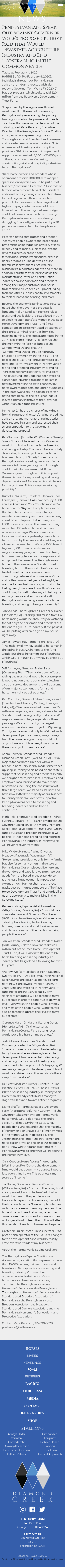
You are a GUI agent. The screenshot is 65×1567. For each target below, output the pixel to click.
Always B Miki (17, 1434)
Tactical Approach (50, 1454)
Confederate (16, 1442)
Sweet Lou (50, 1450)
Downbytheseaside (16, 1446)
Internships (32, 1413)
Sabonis (50, 1446)
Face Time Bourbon (16, 1450)
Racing (33, 1383)
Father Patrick (16, 1454)
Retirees (32, 1376)
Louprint (50, 1438)
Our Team (32, 1391)
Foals (33, 1369)
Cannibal (16, 1438)
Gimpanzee (50, 1434)
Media (32, 1398)
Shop (32, 1421)
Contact (32, 1406)
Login (61, 1559)
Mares (32, 1356)
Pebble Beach (49, 1442)
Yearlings (32, 1363)
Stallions (32, 1428)
